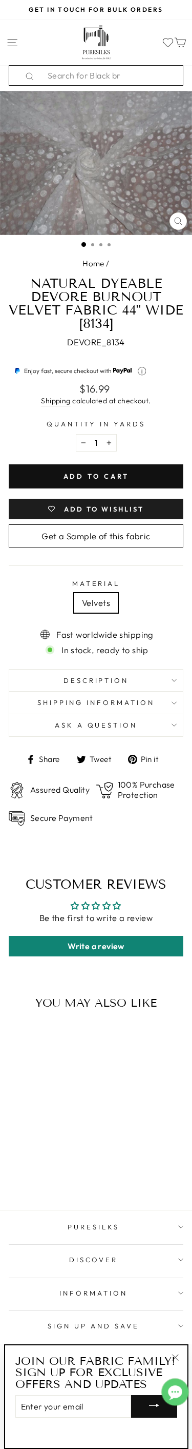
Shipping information (96, 702)
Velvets (96, 602)
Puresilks (93, 1227)
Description (96, 680)
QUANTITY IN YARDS (96, 424)
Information (93, 1293)
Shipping (55, 400)
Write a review (96, 946)
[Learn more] (142, 371)
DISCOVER (93, 1260)
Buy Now (41, 1172)
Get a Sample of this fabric (95, 536)
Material (96, 583)
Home (93, 263)
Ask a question (96, 725)
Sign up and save (93, 1326)
